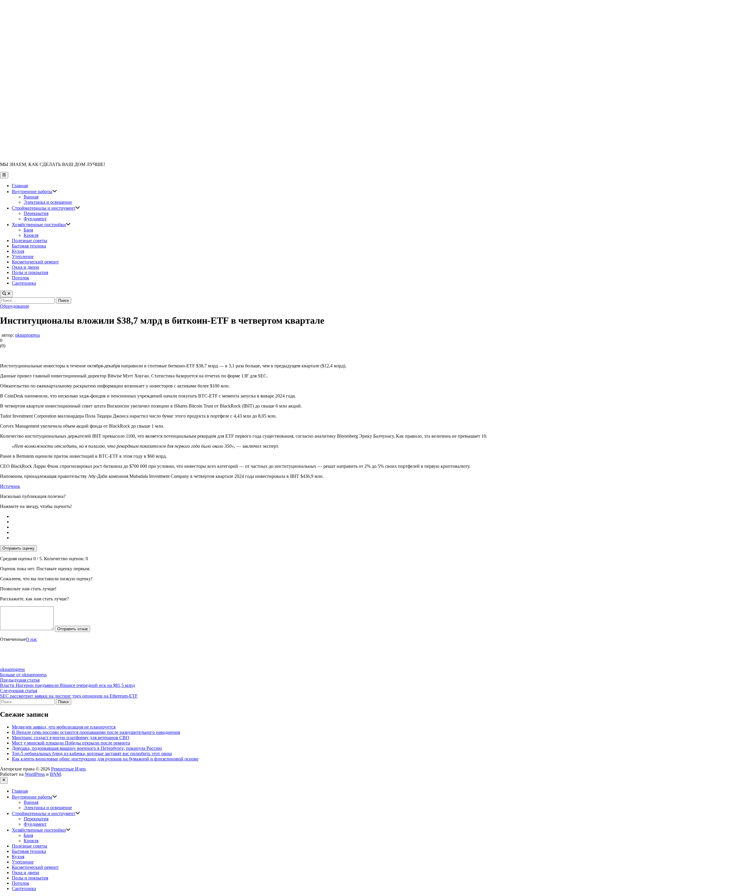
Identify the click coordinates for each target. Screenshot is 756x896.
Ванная (31, 196)
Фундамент (35, 218)
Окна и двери (25, 267)
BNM (55, 774)
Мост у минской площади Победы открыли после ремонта (71, 742)
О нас (31, 639)
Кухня (18, 251)
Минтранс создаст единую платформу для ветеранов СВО (70, 737)
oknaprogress (27, 335)
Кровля (31, 235)
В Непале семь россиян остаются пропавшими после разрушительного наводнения (96, 732)
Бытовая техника (29, 245)
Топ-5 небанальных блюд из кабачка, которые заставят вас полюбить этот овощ (92, 753)
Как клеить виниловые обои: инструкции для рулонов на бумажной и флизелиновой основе (105, 758)
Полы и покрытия (30, 272)
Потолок (20, 277)
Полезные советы (29, 240)
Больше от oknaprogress (23, 674)
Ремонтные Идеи (68, 768)
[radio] (384, 516)
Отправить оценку (18, 548)
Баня (28, 229)
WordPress (35, 774)
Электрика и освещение (48, 202)
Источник (10, 486)
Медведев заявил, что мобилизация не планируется (63, 726)
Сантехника (24, 283)
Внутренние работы (34, 191)
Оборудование (14, 306)
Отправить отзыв (72, 629)
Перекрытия (36, 213)
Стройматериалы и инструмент (46, 208)
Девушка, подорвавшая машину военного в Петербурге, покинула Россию (87, 748)
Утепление (23, 256)
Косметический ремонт (35, 261)
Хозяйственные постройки (41, 224)
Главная (20, 185)
